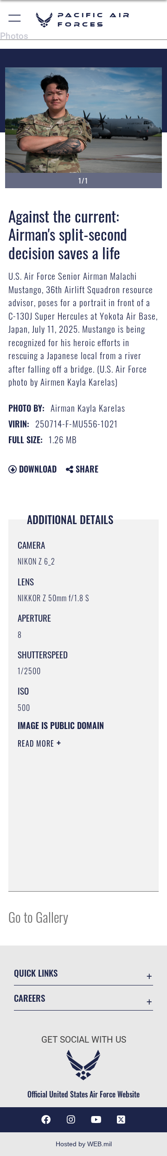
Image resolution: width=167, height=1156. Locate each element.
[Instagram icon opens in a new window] (71, 1120)
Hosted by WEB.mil (84, 1144)
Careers (29, 998)
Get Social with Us (83, 1039)
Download (37, 469)
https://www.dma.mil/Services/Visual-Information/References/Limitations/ (74, 874)
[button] (15, 19)
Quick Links (36, 972)
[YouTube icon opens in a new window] (96, 1120)
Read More (37, 743)
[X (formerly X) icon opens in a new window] (121, 1120)
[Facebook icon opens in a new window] (46, 1120)
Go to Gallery (38, 916)
